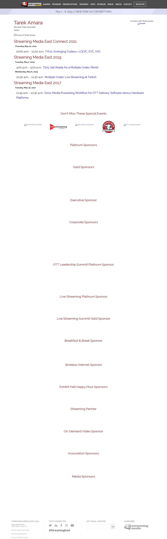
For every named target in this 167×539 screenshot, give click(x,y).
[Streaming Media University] (109, 132)
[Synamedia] (112, 235)
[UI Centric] (98, 188)
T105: (70, 67)
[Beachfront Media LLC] (55, 280)
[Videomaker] (93, 505)
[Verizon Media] (140, 235)
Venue (110, 4)
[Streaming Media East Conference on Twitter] (50, 525)
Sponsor (101, 4)
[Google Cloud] (83, 210)
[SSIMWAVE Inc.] (140, 177)
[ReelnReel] (93, 490)
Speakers (83, 4)
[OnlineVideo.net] (55, 490)
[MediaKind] (69, 154)
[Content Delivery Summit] (33, 124)
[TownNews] (112, 280)
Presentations (70, 4)
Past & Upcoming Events (20, 530)
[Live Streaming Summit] (58, 135)
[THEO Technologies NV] (69, 188)
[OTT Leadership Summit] (132, 124)
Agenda (46, 4)
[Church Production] (18, 490)
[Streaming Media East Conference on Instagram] (66, 525)
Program (56, 4)
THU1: (72, 51)
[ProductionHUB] (74, 490)
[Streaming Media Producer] (149, 490)
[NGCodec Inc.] (83, 307)
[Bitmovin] (26, 177)
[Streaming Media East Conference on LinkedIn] (56, 525)
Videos (118, 4)
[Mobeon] (83, 420)
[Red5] (98, 154)
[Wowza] (83, 251)
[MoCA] (36, 490)
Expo (92, 4)
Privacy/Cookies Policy (19, 537)
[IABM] (69, 465)
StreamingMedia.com (19, 534)
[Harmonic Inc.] (26, 235)
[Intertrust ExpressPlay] (55, 177)
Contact (127, 4)
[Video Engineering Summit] (84, 124)
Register (140, 4)
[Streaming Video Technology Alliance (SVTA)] (98, 465)
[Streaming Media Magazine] (111, 490)
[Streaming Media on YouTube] (72, 525)
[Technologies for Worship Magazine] (74, 505)
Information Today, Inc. (19, 526)
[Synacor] (83, 235)
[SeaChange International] (112, 177)
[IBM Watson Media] (55, 235)
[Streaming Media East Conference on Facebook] (61, 525)
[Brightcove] (83, 441)
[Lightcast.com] (83, 177)
